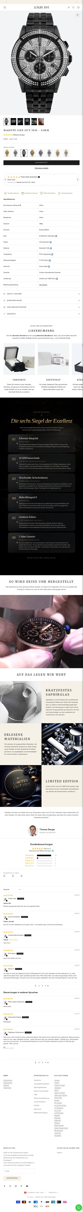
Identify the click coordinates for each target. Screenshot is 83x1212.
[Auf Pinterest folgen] (21, 1186)
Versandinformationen (41, 1084)
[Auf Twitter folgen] (10, 1186)
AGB (35, 1095)
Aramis (56, 1083)
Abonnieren (12, 1178)
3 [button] (42, 986)
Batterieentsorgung (40, 1113)
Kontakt (36, 1105)
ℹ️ (56, 236)
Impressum (37, 1109)
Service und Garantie (41, 1091)
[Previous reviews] (5, 179)
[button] (8, 135)
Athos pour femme (60, 1095)
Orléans (57, 1123)
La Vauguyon (58, 1108)
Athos (56, 1090)
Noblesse (57, 1120)
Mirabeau (57, 1118)
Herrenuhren (7, 1080)
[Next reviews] (77, 179)
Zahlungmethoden (40, 1087)
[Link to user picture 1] (8, 1051)
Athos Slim (58, 1098)
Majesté (57, 1115)
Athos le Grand (59, 1093)
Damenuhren (7, 1083)
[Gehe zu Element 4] (27, 121)
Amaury (57, 1080)
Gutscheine (7, 1088)
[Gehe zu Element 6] (41, 121)
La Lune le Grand (60, 1105)
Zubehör (6, 1085)
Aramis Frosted (59, 1085)
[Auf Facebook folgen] (4, 1186)
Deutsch (53, 1192)
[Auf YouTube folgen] (27, 1186)
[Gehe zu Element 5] (34, 121)
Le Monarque (58, 1113)
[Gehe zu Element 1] (6, 121)
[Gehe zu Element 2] (13, 121)
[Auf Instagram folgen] (16, 1186)
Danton (56, 1100)
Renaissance (58, 1131)
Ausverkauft (41, 163)
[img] (8, 895)
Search (59, 1153)
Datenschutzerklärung (41, 1098)
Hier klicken (43, 285)
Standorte (37, 1080)
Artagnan (57, 1088)
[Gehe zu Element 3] (20, 121)
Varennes (57, 1133)
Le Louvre (57, 1110)
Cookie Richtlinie (39, 1102)
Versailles (57, 1136)
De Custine (58, 1103)
